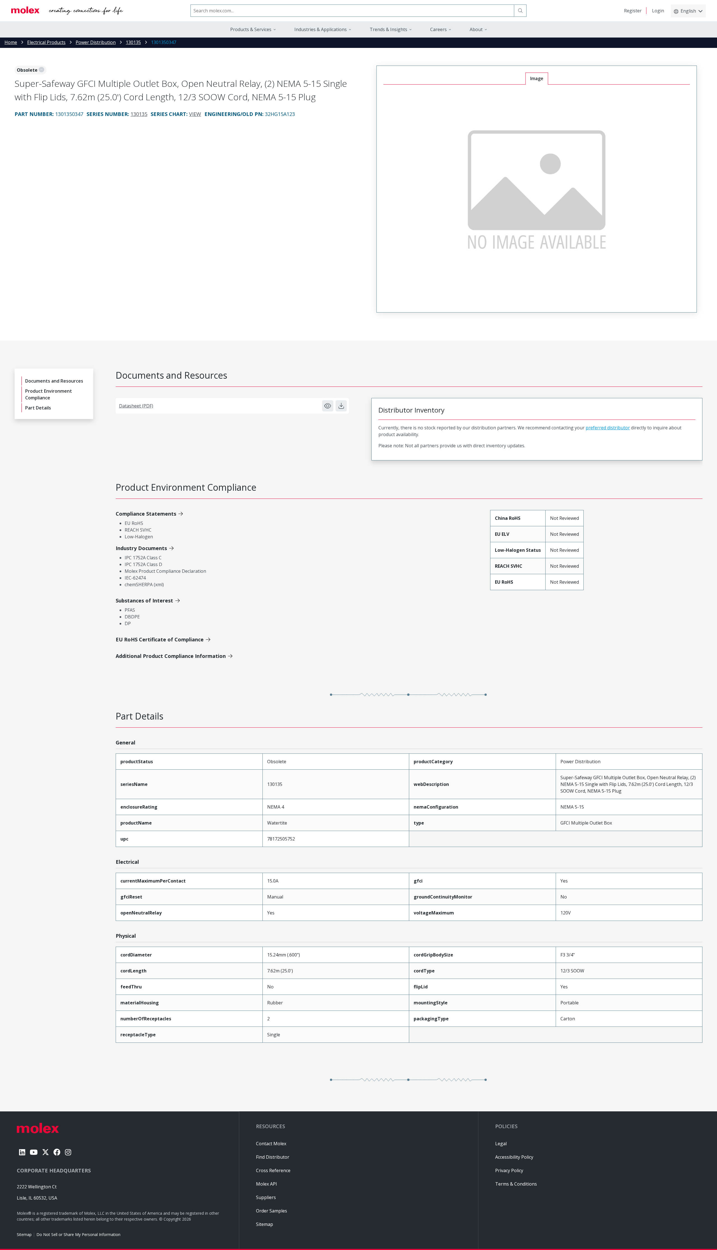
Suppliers (266, 1197)
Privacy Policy (509, 1170)
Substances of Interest (144, 600)
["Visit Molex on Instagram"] (68, 1152)
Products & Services (250, 29)
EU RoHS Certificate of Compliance (160, 639)
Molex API (266, 1184)
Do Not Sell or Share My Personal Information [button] (78, 1234)
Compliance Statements (146, 513)
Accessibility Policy (514, 1157)
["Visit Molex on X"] (45, 1152)
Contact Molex (271, 1143)
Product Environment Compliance (48, 394)
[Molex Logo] (67, 10)
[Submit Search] (520, 10)
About (476, 29)
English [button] (688, 11)
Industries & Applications (320, 29)
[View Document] (327, 405)
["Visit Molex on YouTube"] (33, 1152)
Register (633, 11)
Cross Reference (273, 1170)
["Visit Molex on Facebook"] (57, 1152)
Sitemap (24, 1234)
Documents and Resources (54, 381)
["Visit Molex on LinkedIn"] (22, 1152)
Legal (501, 1143)
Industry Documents (141, 548)
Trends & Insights (388, 29)
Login (658, 11)
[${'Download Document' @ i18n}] (341, 405)
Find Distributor (272, 1157)
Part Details (38, 408)
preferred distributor (608, 428)
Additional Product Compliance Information (171, 656)
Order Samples (271, 1211)
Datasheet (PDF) (136, 406)
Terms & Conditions (516, 1184)
